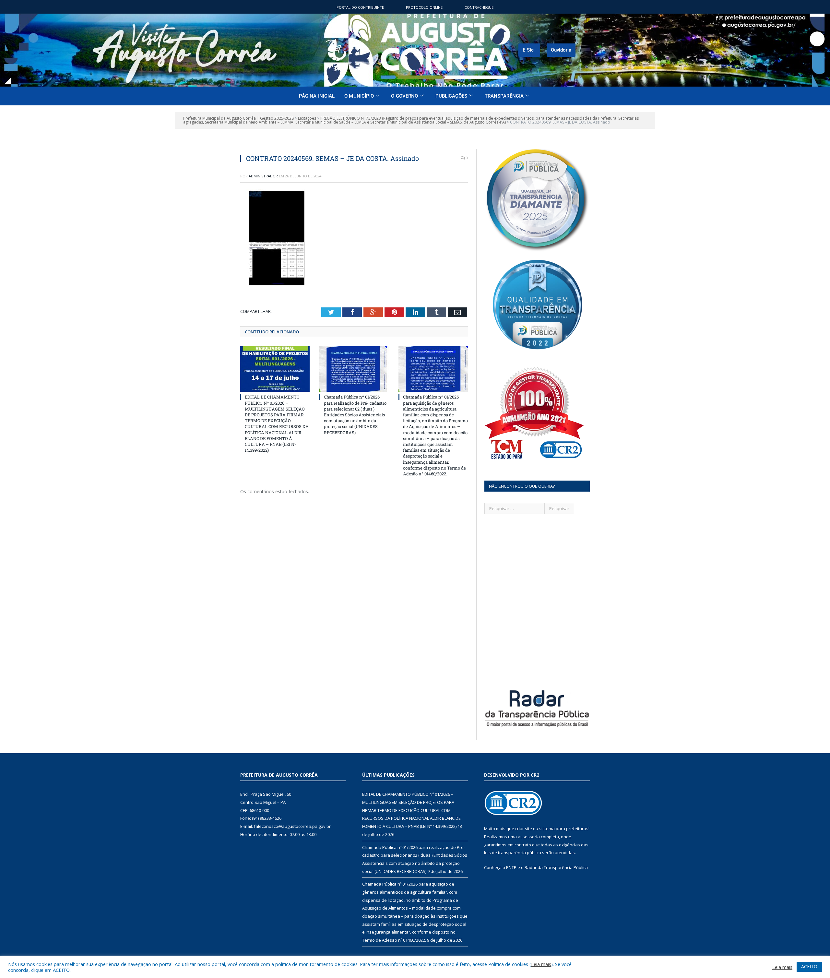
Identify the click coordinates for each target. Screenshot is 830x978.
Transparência (504, 96)
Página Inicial (317, 96)
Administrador (263, 175)
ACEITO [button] (809, 966)
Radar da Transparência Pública (556, 867)
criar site (523, 828)
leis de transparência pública (512, 852)
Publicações (451, 96)
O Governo (404, 96)
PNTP (511, 867)
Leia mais (541, 964)
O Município (359, 96)
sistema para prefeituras (563, 828)
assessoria (529, 837)
